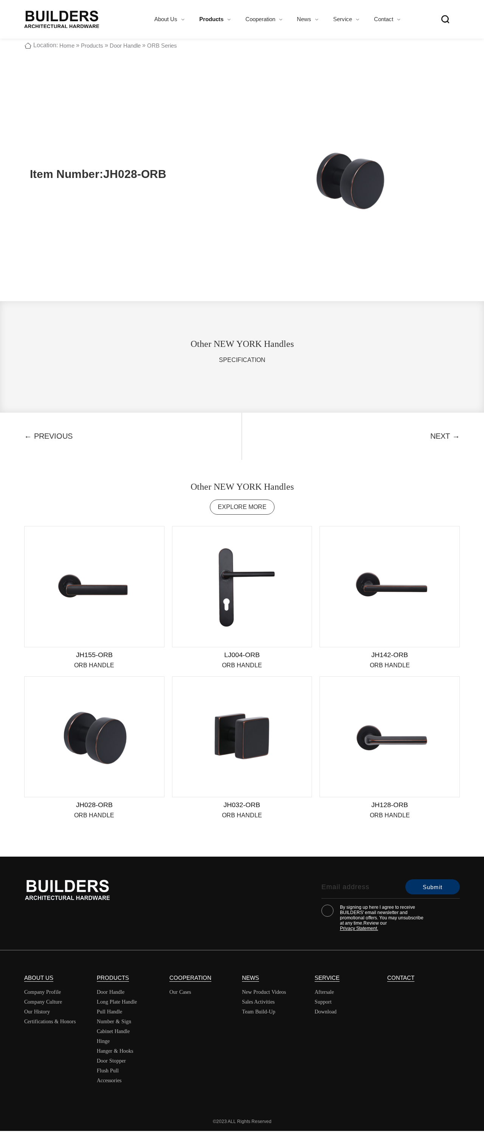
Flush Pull (108, 1071)
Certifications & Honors (50, 1021)
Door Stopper (111, 1061)
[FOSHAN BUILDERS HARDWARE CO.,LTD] (61, 19)
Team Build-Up (258, 1012)
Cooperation (260, 19)
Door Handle (125, 45)
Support (323, 1002)
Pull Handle (109, 1012)
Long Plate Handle (117, 1002)
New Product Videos (264, 992)
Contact (383, 19)
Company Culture (43, 1002)
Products (211, 19)
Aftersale (324, 992)
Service (342, 19)
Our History (37, 1012)
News (304, 19)
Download (326, 1012)
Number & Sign (114, 1021)
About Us (165, 19)
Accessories (109, 1080)
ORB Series (162, 45)
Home (66, 45)
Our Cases (180, 992)
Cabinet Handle (113, 1031)
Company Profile (42, 992)
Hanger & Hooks (115, 1051)
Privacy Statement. (359, 928)
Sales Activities (258, 1002)
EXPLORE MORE (242, 507)
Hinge (103, 1041)
